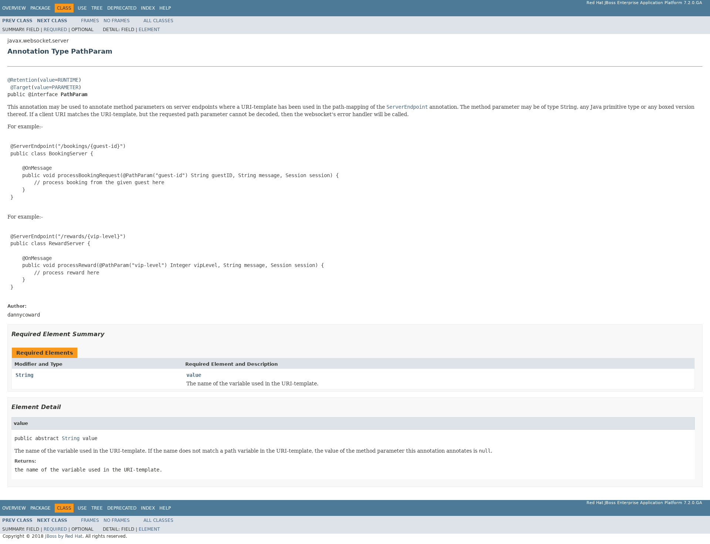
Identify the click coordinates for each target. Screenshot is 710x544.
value (47, 80)
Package (40, 8)
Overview (14, 8)
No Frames (117, 20)
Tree (97, 8)
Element (149, 29)
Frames (90, 20)
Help (165, 8)
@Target (20, 87)
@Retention (22, 80)
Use (82, 8)
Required (55, 29)
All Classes (158, 20)
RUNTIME (68, 80)
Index (148, 8)
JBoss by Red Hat (63, 536)
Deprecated (121, 8)
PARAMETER (65, 87)
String (24, 375)
